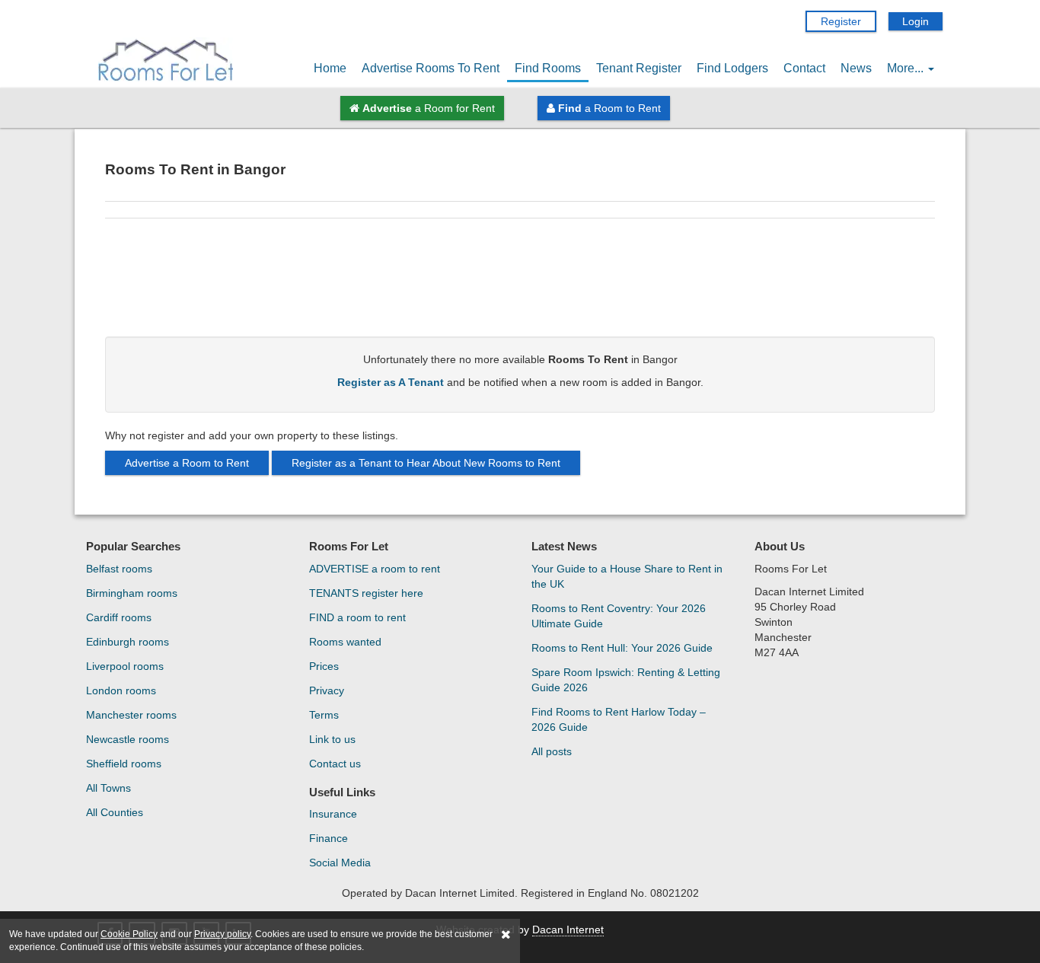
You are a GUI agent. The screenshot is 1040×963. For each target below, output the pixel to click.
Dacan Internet (568, 929)
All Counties (114, 812)
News (856, 68)
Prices (324, 666)
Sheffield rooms (123, 763)
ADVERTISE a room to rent (374, 569)
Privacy (326, 690)
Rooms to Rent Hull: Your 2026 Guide (622, 648)
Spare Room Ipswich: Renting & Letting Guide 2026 (625, 680)
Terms (324, 715)
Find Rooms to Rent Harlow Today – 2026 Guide (618, 719)
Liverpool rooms (125, 666)
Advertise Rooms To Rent (430, 68)
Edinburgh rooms (127, 642)
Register (841, 21)
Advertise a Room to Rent (187, 463)
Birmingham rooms (131, 593)
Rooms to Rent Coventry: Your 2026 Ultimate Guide (618, 616)
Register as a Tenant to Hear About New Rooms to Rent (426, 463)
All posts (551, 751)
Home (330, 68)
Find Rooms (548, 68)
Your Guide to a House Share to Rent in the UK (627, 576)
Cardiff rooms (119, 617)
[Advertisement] (520, 283)
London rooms (121, 690)
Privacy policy (222, 934)
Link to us (332, 739)
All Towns (108, 788)
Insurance (333, 814)
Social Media (340, 862)
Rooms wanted (345, 642)
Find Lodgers (732, 68)
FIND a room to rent (357, 617)
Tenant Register (638, 68)
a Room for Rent (428, 108)
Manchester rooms (131, 715)
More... (907, 68)
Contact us (335, 763)
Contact (804, 68)
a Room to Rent (609, 108)
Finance (328, 838)
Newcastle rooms (127, 739)
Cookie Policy (129, 934)
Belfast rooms (119, 569)
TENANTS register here (366, 593)
